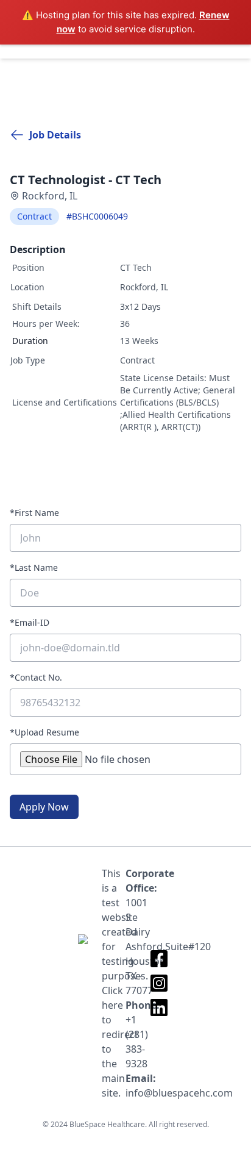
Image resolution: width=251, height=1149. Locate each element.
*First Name (34, 512)
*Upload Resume (44, 732)
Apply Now (44, 807)
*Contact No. (36, 677)
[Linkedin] (159, 1007)
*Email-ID (29, 622)
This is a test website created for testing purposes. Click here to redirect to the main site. (113, 983)
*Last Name (34, 567)
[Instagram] (159, 983)
